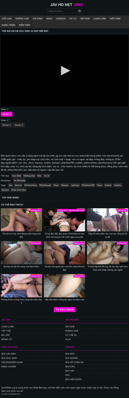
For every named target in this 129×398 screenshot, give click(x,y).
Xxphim (117, 185)
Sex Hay (69, 371)
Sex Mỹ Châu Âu (74, 362)
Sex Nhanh (71, 358)
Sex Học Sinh (9, 358)
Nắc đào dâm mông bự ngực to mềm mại (64, 299)
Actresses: (6, 180)
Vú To (73, 18)
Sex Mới (69, 354)
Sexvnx (5, 190)
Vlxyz (56, 185)
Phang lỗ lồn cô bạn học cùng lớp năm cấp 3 (21, 301)
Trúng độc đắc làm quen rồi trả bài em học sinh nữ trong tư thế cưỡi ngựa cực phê (65, 235)
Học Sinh (16, 175)
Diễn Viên (24, 25)
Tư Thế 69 (71, 335)
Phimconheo (30, 185)
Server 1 (6, 114)
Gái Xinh (37, 18)
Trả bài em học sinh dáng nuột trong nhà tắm (21, 235)
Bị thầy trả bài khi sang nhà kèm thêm (21, 266)
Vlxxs (99, 185)
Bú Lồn (5, 335)
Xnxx (49, 18)
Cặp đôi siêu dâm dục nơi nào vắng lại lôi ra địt (107, 235)
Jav (10, 185)
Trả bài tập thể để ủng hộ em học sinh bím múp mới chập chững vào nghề (108, 268)
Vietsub (85, 18)
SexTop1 (70, 366)
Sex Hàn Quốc (73, 379)
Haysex (65, 185)
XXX (67, 375)
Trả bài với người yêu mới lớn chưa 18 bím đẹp (64, 268)
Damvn (18, 185)
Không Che (22, 18)
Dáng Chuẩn (8, 366)
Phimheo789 (88, 185)
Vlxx (39, 175)
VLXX (68, 339)
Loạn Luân (99, 18)
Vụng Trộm (8, 25)
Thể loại (7, 18)
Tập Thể (6, 331)
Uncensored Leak (12, 362)
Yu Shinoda (19, 180)
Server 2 (19, 125)
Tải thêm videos (64, 309)
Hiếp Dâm (115, 18)
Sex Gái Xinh (8, 354)
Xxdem (108, 185)
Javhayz (75, 185)
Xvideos (61, 18)
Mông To (6, 339)
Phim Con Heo (18, 190)
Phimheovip (45, 185)
